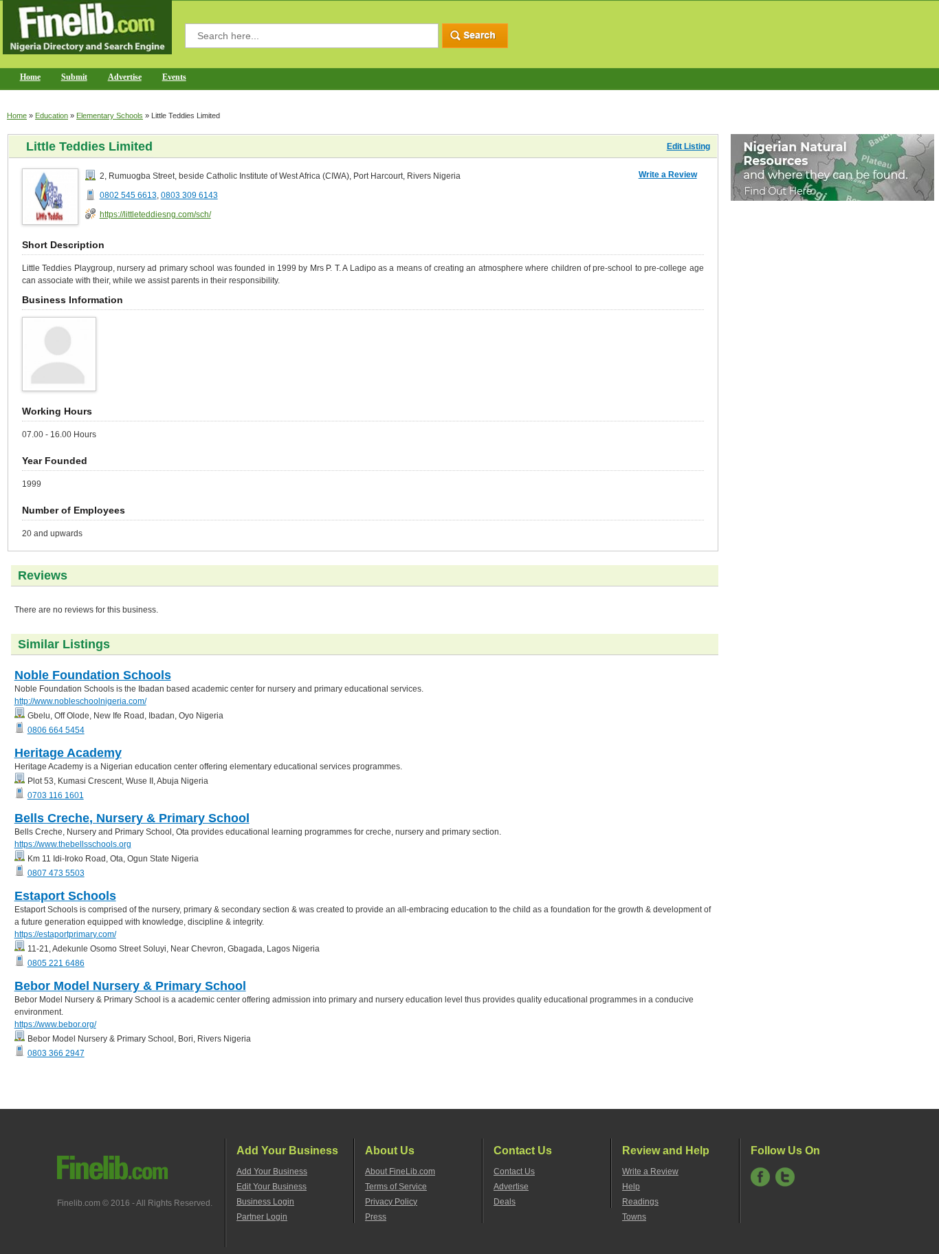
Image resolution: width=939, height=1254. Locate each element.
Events (174, 77)
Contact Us (514, 1171)
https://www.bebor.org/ (55, 1024)
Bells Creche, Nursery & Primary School (132, 818)
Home (30, 77)
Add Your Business (271, 1171)
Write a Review (668, 174)
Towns (634, 1217)
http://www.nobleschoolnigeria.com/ (80, 701)
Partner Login (261, 1217)
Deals (505, 1202)
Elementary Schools (109, 115)
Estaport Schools (65, 896)
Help (631, 1186)
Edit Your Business (271, 1186)
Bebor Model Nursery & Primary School (130, 986)
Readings (640, 1202)
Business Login (265, 1202)
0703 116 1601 (55, 795)
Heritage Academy (68, 753)
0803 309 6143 (189, 195)
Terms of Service (396, 1186)
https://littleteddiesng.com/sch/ (155, 214)
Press (375, 1217)
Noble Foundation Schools (92, 675)
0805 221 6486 (56, 963)
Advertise (125, 77)
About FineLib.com (400, 1171)
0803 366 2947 (56, 1053)
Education (51, 115)
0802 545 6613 (128, 195)
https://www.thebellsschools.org (72, 844)
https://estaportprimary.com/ (65, 934)
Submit (74, 77)
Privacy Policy (391, 1202)
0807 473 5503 (56, 873)
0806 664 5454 (56, 730)
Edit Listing (688, 146)
